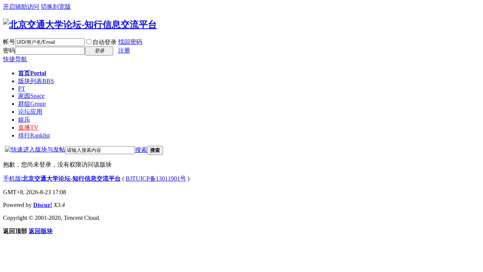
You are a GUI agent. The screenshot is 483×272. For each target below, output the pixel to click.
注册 (124, 50)
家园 (31, 96)
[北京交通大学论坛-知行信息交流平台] (80, 24)
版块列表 (36, 81)
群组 (32, 103)
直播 (28, 127)
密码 (9, 50)
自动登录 (104, 42)
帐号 (9, 42)
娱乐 (24, 119)
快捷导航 (15, 59)
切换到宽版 (56, 6)
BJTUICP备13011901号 (156, 178)
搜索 (141, 150)
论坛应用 (30, 111)
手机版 (12, 178)
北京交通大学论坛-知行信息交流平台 (71, 178)
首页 (32, 73)
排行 (34, 135)
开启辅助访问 (21, 6)
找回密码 (130, 42)
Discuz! (42, 205)
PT (21, 88)
